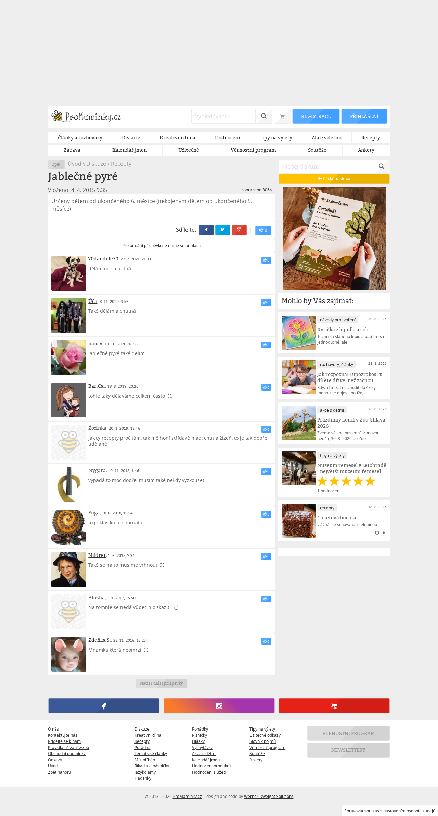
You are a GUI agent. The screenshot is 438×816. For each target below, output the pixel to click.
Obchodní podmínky (67, 753)
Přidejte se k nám (64, 741)
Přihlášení (364, 116)
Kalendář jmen (206, 759)
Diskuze (96, 164)
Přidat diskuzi (336, 179)
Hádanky (142, 778)
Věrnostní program (267, 747)
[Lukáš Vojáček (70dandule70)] (68, 273)
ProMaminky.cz (187, 796)
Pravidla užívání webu (68, 747)
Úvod (74, 164)
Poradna (142, 747)
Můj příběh (144, 759)
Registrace (316, 116)
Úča (92, 301)
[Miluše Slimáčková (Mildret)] (68, 569)
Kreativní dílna (148, 735)
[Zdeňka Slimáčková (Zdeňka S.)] (68, 654)
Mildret (97, 555)
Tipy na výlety (262, 729)
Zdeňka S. (99, 640)
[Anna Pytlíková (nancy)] (68, 357)
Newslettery (349, 750)
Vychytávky (202, 747)
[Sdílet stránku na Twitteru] (223, 230)
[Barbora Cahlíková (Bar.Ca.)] (68, 400)
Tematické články (150, 753)
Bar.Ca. (96, 386)
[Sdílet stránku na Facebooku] (206, 230)
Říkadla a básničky (151, 765)
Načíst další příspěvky (161, 683)
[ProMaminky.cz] (89, 117)
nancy (95, 343)
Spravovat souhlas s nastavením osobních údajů (389, 810)
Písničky (199, 735)
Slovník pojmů (262, 741)
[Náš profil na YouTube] (334, 705)
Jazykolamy (145, 772)
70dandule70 (103, 258)
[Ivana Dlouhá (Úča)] (68, 315)
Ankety (255, 759)
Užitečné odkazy (265, 735)
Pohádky (200, 729)
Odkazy (55, 759)
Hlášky (198, 741)
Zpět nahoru (59, 772)
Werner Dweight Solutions (269, 796)
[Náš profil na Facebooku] (104, 705)
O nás (53, 729)
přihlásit (193, 245)
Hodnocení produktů (211, 765)
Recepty (121, 164)
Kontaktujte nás (62, 735)
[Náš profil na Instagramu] (219, 705)
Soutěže (257, 753)
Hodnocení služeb (209, 772)
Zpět (56, 164)
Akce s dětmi (204, 753)
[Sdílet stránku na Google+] (239, 230)
